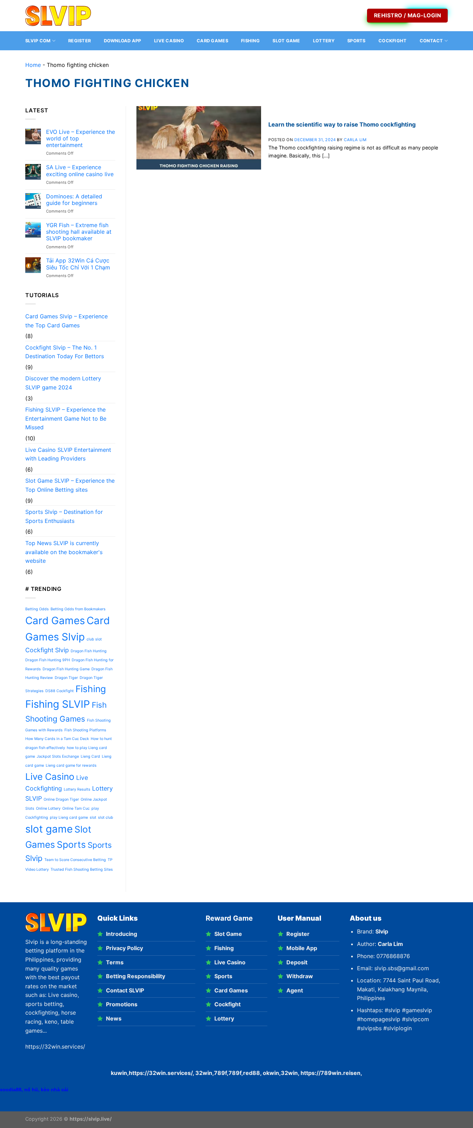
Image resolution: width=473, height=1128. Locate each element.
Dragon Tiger (66, 677)
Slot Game (286, 40)
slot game (49, 829)
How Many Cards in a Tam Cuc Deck (57, 739)
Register (79, 40)
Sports (356, 40)
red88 (251, 1072)
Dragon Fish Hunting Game (66, 669)
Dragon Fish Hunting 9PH (47, 660)
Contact (431, 40)
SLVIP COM (38, 40)
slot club (105, 817)
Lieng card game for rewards (71, 765)
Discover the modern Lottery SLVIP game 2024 (63, 383)
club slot (94, 639)
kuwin (119, 1072)
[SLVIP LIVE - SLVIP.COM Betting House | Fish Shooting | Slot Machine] (60, 16)
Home (33, 64)
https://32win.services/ (161, 1072)
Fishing (250, 40)
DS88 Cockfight (59, 691)
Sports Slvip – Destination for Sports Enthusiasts (64, 516)
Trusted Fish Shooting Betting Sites (82, 869)
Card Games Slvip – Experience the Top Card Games (66, 321)
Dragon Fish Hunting (89, 651)
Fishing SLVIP (57, 704)
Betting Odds (37, 609)
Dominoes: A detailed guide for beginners (74, 199)
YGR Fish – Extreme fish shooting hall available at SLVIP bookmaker (78, 232)
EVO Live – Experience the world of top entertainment (80, 138)
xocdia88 (10, 1089)
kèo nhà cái (54, 1089)
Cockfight (392, 40)
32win (289, 1072)
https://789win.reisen (330, 1072)
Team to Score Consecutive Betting (75, 860)
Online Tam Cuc (76, 808)
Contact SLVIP (125, 990)
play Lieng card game (69, 817)
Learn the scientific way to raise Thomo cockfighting (342, 124)
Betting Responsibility (135, 976)
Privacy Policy (124, 948)
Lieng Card (90, 756)
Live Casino (169, 40)
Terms (115, 962)
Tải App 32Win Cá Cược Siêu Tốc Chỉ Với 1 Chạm (78, 263)
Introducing (121, 933)
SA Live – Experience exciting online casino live (80, 170)
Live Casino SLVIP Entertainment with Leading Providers (68, 454)
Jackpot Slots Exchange (58, 756)
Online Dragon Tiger (61, 799)
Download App (122, 40)
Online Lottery (48, 808)
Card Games (212, 40)
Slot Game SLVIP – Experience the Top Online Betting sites (70, 485)
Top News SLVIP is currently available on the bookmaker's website (63, 552)
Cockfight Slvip (47, 650)
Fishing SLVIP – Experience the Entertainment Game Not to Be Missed (65, 418)
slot (93, 817)
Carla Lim (355, 139)
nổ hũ (31, 1089)
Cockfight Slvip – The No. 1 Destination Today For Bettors (64, 352)
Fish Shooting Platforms (85, 730)
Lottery (323, 40)
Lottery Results (77, 789)
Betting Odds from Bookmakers (78, 609)
